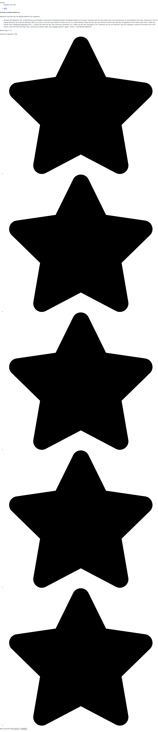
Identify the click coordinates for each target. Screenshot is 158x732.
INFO (5, 8)
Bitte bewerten (5, 729)
